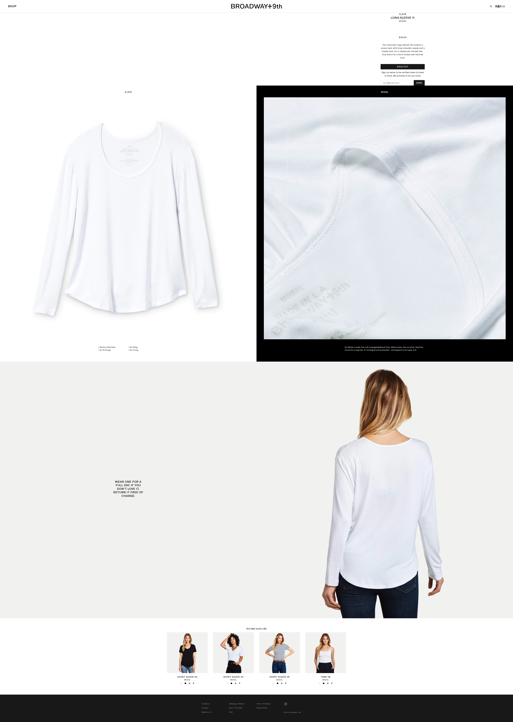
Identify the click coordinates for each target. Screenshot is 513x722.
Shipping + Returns (237, 704)
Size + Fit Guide (235, 708)
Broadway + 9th (295, 712)
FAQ (231, 712)
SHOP (12, 6)
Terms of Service (263, 704)
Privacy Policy (261, 708)
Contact (205, 708)
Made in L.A (206, 712)
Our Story (205, 704)
